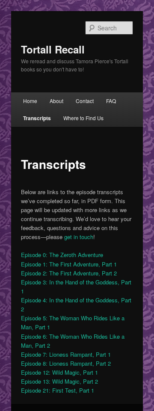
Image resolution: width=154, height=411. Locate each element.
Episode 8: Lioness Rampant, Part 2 (66, 363)
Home (30, 100)
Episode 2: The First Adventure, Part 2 (69, 273)
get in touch (78, 237)
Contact (85, 100)
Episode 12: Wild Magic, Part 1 (59, 372)
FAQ (111, 100)
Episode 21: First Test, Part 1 (57, 390)
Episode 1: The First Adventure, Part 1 (69, 264)
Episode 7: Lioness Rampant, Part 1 (66, 354)
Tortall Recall (53, 49)
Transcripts (37, 118)
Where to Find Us (83, 117)
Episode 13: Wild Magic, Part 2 (59, 381)
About (56, 100)
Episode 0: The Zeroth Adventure (62, 255)
